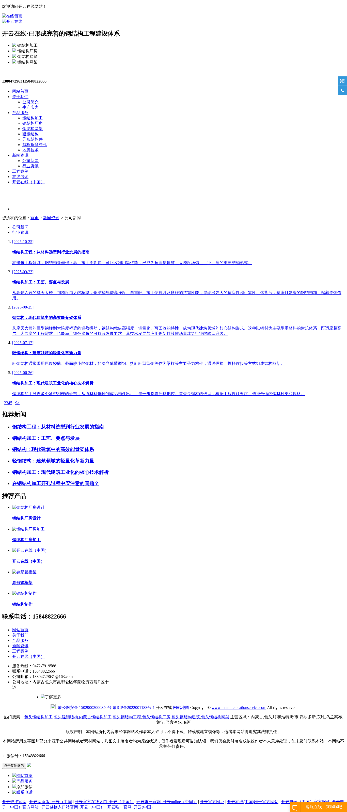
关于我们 (20, 96)
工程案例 (20, 171)
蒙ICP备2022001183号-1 (134, 707)
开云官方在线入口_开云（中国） (104, 802)
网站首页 (20, 91)
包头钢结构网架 (215, 717)
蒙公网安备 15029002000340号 (85, 707)
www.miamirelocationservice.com (239, 707)
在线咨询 (20, 176)
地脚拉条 (30, 150)
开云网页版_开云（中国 (50, 802)
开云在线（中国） (28, 182)
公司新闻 (30, 160)
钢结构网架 (32, 128)
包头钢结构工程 (127, 717)
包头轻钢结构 (66, 717)
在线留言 (14, 16)
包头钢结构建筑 (185, 717)
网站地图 (181, 707)
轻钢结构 (30, 134)
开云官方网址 (212, 802)
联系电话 (24, 792)
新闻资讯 (20, 155)
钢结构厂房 (32, 123)
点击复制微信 (14, 766)
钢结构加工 (32, 118)
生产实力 (30, 107)
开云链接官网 (14, 802)
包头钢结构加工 (38, 717)
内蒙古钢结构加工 (95, 717)
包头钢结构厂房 (156, 717)
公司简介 (30, 102)
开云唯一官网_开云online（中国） (166, 802)
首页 (34, 218)
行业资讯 (30, 166)
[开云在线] (12, 21)
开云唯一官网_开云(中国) (129, 807)
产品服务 (20, 112)
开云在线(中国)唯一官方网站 (252, 802)
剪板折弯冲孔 (34, 144)
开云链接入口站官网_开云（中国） (72, 807)
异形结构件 (32, 139)
